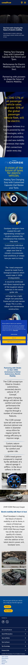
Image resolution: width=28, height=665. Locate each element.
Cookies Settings (14, 334)
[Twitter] (7, 622)
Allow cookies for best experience (14, 341)
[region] (14, 332)
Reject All (14, 337)
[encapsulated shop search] (22, 2)
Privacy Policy (15, 330)
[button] (25, 2)
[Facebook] (3, 622)
